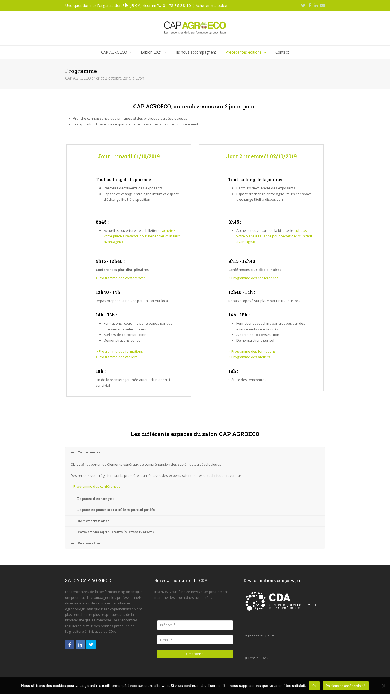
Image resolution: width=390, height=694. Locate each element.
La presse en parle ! (259, 635)
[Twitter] (303, 5)
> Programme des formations (120, 351)
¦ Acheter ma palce (209, 5)
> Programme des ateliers (116, 357)
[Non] (383, 685)
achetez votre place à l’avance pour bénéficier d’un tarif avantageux (142, 236)
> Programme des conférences (121, 278)
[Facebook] (309, 5)
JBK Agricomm (143, 5)
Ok (314, 686)
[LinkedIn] (316, 5)
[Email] (322, 5)
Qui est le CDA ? (256, 658)
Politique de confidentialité (345, 686)
